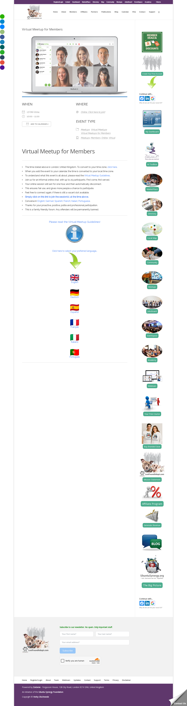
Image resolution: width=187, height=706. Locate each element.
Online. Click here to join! (93, 112)
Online (104, 138)
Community (110, 2)
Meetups (119, 2)
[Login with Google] (152, 98)
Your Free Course (152, 414)
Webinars (152, 386)
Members (73, 12)
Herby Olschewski (41, 696)
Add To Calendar (38, 124)
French (67, 201)
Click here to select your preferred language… (74, 251)
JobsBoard (128, 2)
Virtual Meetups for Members (95, 133)
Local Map (152, 238)
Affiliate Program (152, 503)
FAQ (134, 12)
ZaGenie (37, 687)
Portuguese (84, 201)
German (50, 201)
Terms (106, 680)
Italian (74, 201)
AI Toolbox (152, 164)
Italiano (74, 342)
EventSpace (138, 2)
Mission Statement (152, 479)
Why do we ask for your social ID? (150, 103)
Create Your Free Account (152, 74)
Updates (77, 680)
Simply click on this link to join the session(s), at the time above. (57, 196)
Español (75, 312)
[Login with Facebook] (141, 98)
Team (56, 680)
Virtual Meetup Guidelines (97, 175)
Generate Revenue (152, 525)
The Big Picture (152, 585)
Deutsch (74, 297)
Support (152, 12)
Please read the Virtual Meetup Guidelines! (74, 221)
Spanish (59, 201)
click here (112, 167)
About (63, 12)
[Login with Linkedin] (147, 98)
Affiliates (83, 12)
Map (102, 2)
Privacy (116, 680)
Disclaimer (126, 680)
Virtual (112, 138)
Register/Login (58, 2)
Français (75, 327)
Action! (67, 2)
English (41, 201)
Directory (96, 2)
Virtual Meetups (99, 129)
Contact (142, 12)
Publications (106, 12)
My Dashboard (152, 131)
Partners (94, 12)
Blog (116, 12)
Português (74, 357)
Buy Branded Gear (152, 446)
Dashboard (76, 2)
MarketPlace (86, 2)
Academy (148, 2)
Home (55, 12)
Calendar (125, 12)
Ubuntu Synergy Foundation (51, 692)
